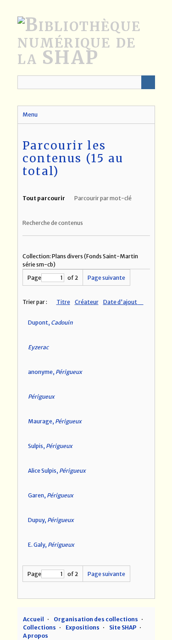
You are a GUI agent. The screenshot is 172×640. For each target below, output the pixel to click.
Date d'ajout (120, 302)
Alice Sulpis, (57, 470)
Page (34, 277)
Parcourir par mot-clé (103, 198)
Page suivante (106, 277)
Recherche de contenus (52, 222)
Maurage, (55, 421)
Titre (63, 302)
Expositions (83, 627)
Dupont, (50, 322)
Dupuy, (51, 520)
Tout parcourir (43, 198)
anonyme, (55, 371)
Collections (39, 627)
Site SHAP (122, 627)
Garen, (50, 495)
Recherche (148, 82)
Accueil (33, 619)
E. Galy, (51, 544)
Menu (30, 114)
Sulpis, (50, 446)
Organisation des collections (96, 619)
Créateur (87, 302)
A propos (35, 635)
